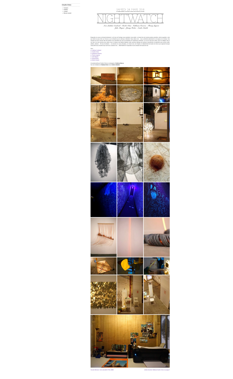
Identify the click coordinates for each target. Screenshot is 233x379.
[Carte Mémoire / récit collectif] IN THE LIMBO (102, 370)
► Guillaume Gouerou (96, 53)
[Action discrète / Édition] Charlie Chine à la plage (156, 370)
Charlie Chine (66, 5)
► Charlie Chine (95, 52)
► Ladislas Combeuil (96, 50)
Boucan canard (67, 13)
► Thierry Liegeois (95, 55)
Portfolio (66, 9)
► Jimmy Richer (95, 58)
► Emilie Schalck (95, 60)
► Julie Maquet (94, 56)
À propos (66, 8)
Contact (66, 11)
